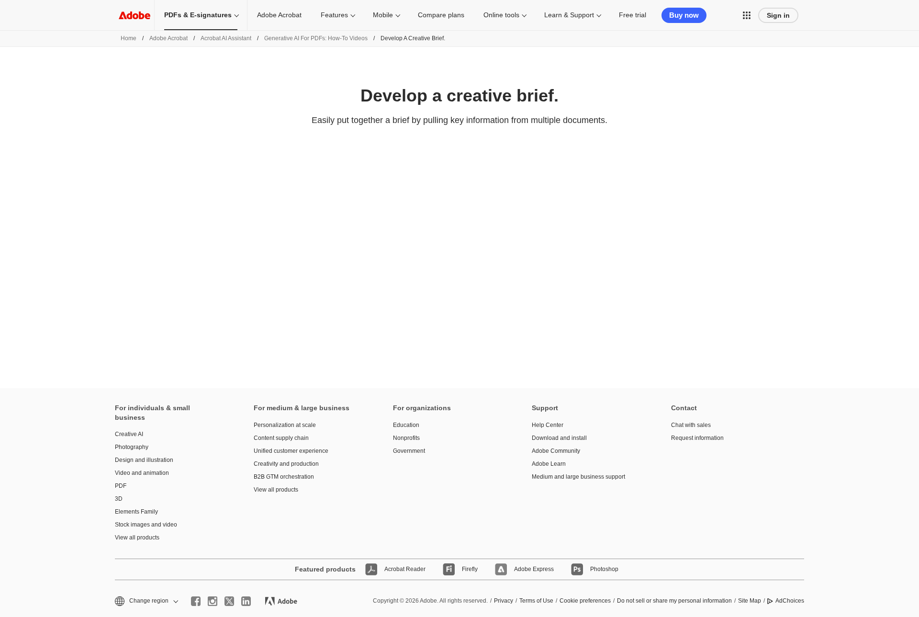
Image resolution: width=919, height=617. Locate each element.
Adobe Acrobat (279, 15)
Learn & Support (569, 15)
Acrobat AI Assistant (226, 38)
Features (334, 15)
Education (406, 425)
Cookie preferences (585, 600)
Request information (697, 438)
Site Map (749, 600)
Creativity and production (286, 463)
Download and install (559, 438)
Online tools (501, 15)
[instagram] (212, 601)
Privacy (503, 600)
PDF (120, 485)
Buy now (684, 15)
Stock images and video (146, 524)
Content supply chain (281, 438)
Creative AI (129, 434)
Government (409, 451)
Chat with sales (691, 425)
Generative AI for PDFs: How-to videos (316, 38)
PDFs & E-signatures (198, 15)
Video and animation (142, 473)
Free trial (632, 15)
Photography (131, 447)
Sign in (778, 15)
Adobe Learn (549, 463)
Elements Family (136, 511)
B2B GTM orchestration (284, 476)
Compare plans (441, 15)
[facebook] (196, 601)
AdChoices (789, 600)
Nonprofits (406, 438)
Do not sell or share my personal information (674, 600)
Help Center (547, 425)
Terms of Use (536, 600)
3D (119, 498)
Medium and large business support (578, 476)
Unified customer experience (291, 451)
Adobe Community (556, 451)
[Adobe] (134, 15)
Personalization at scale (285, 425)
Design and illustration (144, 460)
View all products (137, 537)
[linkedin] (246, 601)
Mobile (383, 15)
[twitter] (229, 601)
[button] (746, 15)
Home (128, 38)
